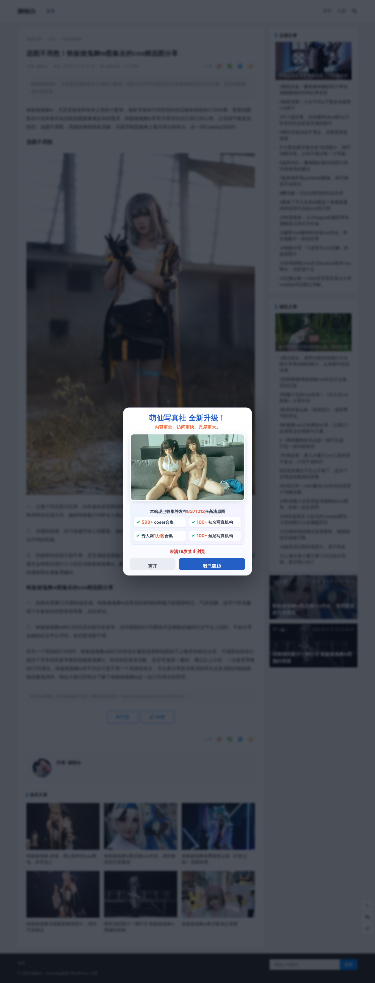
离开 (152, 566)
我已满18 (212, 566)
